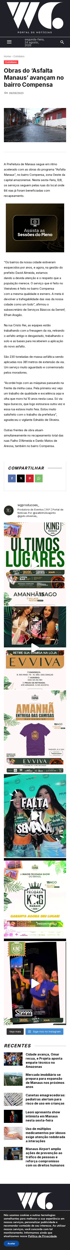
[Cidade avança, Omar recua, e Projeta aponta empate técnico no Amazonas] (13, 1058)
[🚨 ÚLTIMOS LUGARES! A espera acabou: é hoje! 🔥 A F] (35, 564)
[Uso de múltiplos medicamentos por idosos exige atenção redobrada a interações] (13, 1133)
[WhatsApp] (39, 478)
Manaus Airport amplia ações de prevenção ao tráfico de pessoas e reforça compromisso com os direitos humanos (45, 1157)
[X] (21, 478)
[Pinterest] (30, 478)
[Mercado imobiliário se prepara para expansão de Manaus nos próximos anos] (13, 1079)
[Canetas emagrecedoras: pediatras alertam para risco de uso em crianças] (13, 1099)
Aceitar (11, 1243)
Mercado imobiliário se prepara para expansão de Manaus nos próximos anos (45, 1081)
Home (7, 56)
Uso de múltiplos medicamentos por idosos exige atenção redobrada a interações (46, 1135)
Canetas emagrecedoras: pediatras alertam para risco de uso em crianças (45, 1099)
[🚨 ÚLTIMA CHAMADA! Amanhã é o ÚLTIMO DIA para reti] (35, 648)
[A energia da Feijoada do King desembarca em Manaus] (35, 983)
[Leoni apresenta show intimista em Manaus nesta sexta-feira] (13, 1116)
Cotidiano (18, 56)
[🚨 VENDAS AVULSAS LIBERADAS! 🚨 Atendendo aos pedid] (35, 899)
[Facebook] (12, 478)
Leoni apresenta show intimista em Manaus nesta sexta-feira (43, 1116)
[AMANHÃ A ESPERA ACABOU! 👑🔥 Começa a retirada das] (35, 732)
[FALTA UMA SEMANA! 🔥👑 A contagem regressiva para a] (35, 815)
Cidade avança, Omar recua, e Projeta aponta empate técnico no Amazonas (44, 1060)
